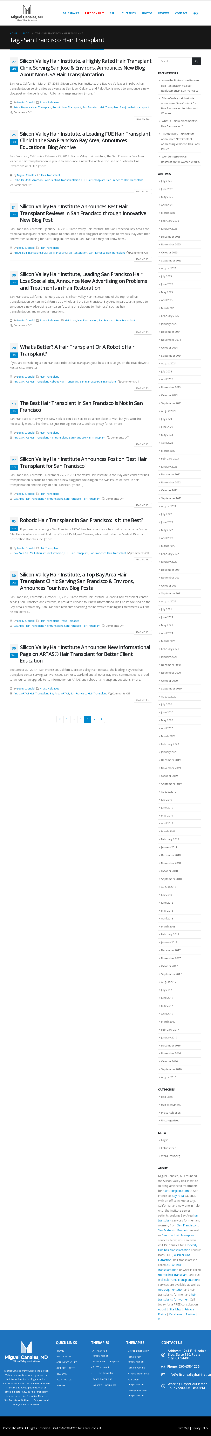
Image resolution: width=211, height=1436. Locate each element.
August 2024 (168, 363)
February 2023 (170, 458)
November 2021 (171, 577)
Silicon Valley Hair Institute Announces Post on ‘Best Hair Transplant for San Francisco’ (83, 462)
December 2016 (171, 1045)
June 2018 (167, 902)
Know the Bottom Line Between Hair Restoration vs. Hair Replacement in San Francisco (180, 85)
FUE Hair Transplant (93, 180)
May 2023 (167, 435)
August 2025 (168, 268)
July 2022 (166, 514)
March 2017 (168, 1021)
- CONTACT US (64, 1379)
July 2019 (166, 799)
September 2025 (171, 260)
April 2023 (167, 442)
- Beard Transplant (101, 1378)
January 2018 (169, 942)
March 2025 (168, 308)
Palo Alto (183, 1230)
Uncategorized (170, 1120)
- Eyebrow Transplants (103, 1384)
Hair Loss (70, 320)
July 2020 (166, 704)
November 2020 (171, 672)
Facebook (175, 1314)
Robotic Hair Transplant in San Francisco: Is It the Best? (81, 520)
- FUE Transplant (100, 1367)
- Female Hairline (135, 1367)
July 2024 (166, 371)
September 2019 (171, 784)
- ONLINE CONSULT (66, 1362)
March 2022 (168, 546)
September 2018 (171, 879)
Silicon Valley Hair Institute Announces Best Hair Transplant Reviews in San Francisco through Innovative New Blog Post (83, 213)
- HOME (60, 1350)
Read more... (143, 118)
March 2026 (168, 213)
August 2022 (168, 506)
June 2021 (167, 617)
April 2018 (167, 918)
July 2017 (166, 990)
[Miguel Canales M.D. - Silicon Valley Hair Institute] (27, 13)
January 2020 (169, 752)
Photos (147, 13)
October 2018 (169, 871)
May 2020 (167, 720)
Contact (181, 13)
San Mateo (165, 1230)
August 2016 (168, 1077)
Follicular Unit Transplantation (62, 180)
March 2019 (168, 831)
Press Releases (49, 102)
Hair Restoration (77, 252)
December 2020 (171, 665)
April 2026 (167, 205)
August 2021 (168, 601)
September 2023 (171, 403)
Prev (60, 719)
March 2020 (168, 736)
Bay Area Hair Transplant (36, 107)
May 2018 (167, 910)
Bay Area (178, 1196)
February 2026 (170, 221)
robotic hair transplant (173, 1275)
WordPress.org (170, 1156)
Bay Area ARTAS (23, 553)
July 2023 (166, 419)
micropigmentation (170, 1289)
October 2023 (169, 395)
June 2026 (167, 189)
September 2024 (171, 355)
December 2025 (171, 236)
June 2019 (167, 807)
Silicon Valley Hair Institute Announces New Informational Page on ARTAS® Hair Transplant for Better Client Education (85, 654)
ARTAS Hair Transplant (27, 252)
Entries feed (168, 1148)
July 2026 (166, 181)
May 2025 (167, 292)
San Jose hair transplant (134, 107)
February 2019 (170, 839)
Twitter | (192, 1314)
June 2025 (167, 284)
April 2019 (167, 823)
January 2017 (169, 1037)
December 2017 (171, 950)
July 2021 (166, 609)
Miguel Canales (26, 175)
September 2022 (171, 498)
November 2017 (171, 958)
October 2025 (169, 252)
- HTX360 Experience (137, 1373)
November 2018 (171, 863)
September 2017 (171, 974)
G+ (160, 1319)
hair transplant (59, 437)
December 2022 (171, 474)
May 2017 (167, 1006)
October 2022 (169, 490)
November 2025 (171, 244)
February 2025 (170, 316)
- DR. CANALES (64, 1356)
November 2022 (171, 482)
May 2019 (167, 815)
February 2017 (170, 1029)
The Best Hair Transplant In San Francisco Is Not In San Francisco (81, 406)
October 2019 (169, 776)
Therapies (129, 13)
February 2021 (170, 649)
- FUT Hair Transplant (102, 1372)
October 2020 (169, 680)
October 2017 (169, 966)
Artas (17, 107)
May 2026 (167, 197)
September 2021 (171, 593)
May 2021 (167, 625)
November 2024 (171, 340)
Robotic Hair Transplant (67, 107)
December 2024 (171, 332)
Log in (164, 1140)
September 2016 (171, 1069)
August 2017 (168, 982)
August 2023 (168, 411)
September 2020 (171, 688)
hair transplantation (176, 1191)
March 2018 (168, 926)
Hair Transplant (50, 175)
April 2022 (167, 538)
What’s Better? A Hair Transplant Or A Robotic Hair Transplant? (77, 350)
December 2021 (171, 570)
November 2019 (171, 768)
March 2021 (168, 641)
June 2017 (167, 998)
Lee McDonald (26, 102)
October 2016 (169, 1061)
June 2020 (167, 712)
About (162, 1309)
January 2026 (169, 228)
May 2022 (167, 530)
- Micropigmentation (137, 1350)
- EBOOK (60, 1385)
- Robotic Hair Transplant (105, 1361)
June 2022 (167, 522)
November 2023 (171, 387)
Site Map (175, 1309)
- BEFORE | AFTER (65, 1368)
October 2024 (169, 347)
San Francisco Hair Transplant (100, 107)
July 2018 (166, 895)
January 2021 (169, 657)
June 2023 (167, 427)
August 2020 (168, 696)
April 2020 (167, 728)
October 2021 (169, 585)
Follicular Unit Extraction (28, 180)
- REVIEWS (61, 1373)
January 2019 (169, 847)
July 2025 (166, 276)
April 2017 (167, 1014)
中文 (195, 13)
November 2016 (171, 1053)
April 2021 (167, 633)
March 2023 (168, 451)
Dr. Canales (71, 13)
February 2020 (170, 744)
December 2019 (171, 760)
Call (113, 13)
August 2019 (168, 791)
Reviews (163, 13)
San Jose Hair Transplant (178, 1235)
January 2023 (169, 466)
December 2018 (171, 855)
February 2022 (170, 554)
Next (101, 719)
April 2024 (167, 379)
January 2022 (169, 561)
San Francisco (186, 1225)
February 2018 (170, 934)
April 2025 (167, 300)
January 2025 (169, 324)
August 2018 (168, 887)
